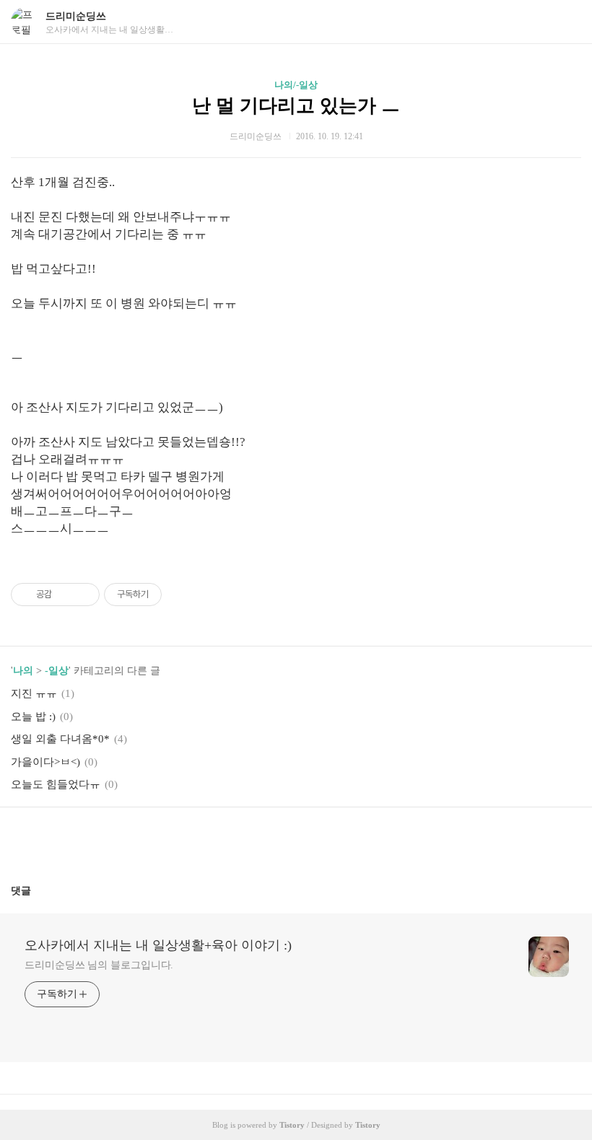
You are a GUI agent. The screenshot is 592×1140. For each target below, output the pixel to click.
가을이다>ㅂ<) (45, 762)
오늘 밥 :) (33, 716)
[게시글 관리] (83, 594)
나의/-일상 (296, 84)
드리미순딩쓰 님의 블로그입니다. (99, 965)
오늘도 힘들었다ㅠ (55, 784)
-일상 (57, 670)
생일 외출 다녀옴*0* (60, 739)
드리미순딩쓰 (75, 16)
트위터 (331, 840)
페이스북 (261, 840)
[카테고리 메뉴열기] (566, 22)
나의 (23, 670)
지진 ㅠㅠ (34, 693)
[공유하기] (65, 594)
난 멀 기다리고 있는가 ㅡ (296, 105)
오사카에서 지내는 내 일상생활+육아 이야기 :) (158, 945)
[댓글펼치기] (37, 890)
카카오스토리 (296, 840)
